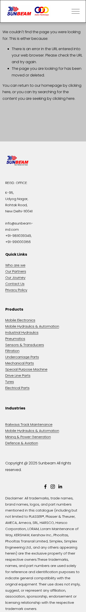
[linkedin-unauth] (60, 486)
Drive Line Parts (18, 375)
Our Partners (15, 271)
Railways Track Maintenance (29, 424)
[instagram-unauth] (52, 486)
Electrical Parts (17, 387)
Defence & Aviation (21, 443)
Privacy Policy (16, 289)
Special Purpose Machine (26, 369)
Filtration (12, 350)
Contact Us (15, 283)
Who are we (15, 265)
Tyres (9, 381)
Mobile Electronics (20, 320)
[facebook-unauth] (45, 486)
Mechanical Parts (19, 363)
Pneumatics (15, 338)
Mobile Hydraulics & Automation (32, 326)
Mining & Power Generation (28, 436)
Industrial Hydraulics (22, 332)
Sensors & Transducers (24, 344)
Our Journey (15, 277)
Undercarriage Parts (22, 357)
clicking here (64, 98)
